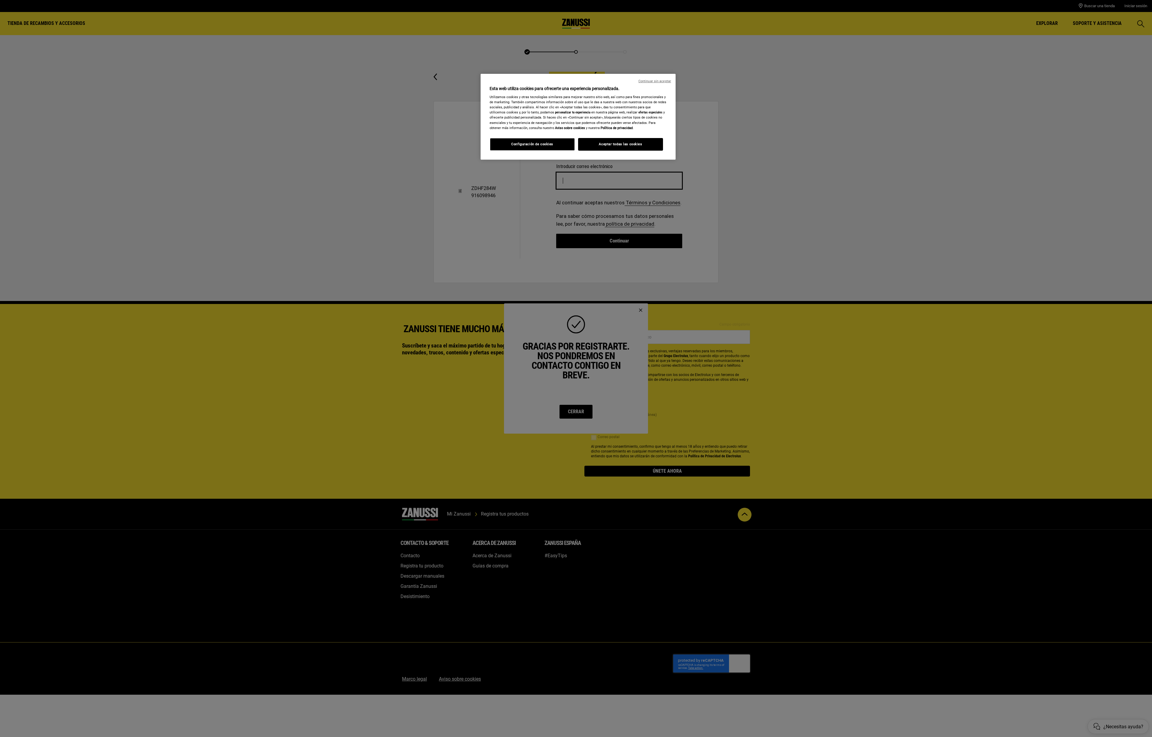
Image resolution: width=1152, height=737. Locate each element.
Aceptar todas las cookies (620, 144)
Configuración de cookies (532, 144)
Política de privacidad (617, 128)
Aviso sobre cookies (570, 128)
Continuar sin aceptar (654, 81)
